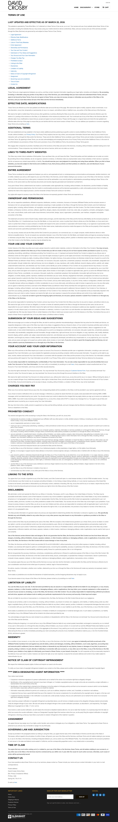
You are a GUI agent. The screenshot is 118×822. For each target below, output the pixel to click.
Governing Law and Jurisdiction (20, 79)
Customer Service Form (78, 371)
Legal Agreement (16, 35)
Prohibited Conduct (16, 61)
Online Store (11, 797)
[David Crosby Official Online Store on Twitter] (93, 795)
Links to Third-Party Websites (20, 42)
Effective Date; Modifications (19, 37)
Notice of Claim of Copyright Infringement (23, 74)
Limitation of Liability (17, 68)
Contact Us (14, 84)
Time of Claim (15, 81)
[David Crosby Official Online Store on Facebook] (97, 795)
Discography (85, 7)
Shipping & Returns (13, 799)
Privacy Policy (31, 134)
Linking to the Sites (16, 63)
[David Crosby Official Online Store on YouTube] (100, 795)
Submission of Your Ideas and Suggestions (24, 53)
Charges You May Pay (17, 58)
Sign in (108, 2)
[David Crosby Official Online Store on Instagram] (103, 795)
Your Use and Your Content (19, 50)
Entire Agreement (16, 45)
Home (76, 7)
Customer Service (13, 802)
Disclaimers (14, 66)
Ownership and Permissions (19, 48)
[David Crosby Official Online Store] (20, 6)
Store (97, 7)
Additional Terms (16, 40)
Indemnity (14, 71)
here (28, 124)
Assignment (14, 76)
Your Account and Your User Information (23, 55)
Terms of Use (12, 807)
